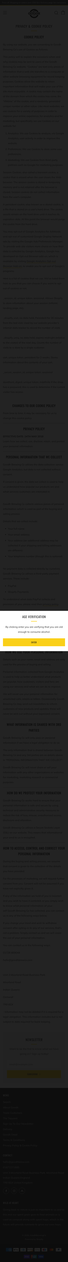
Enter (34, 642)
